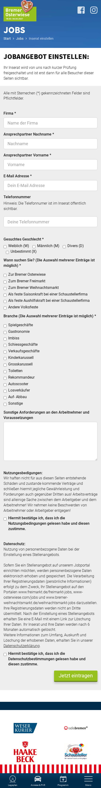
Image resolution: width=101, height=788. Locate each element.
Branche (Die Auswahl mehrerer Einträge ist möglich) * (50, 316)
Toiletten (15, 371)
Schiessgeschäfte (23, 344)
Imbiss (13, 338)
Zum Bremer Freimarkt (26, 281)
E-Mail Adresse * (18, 176)
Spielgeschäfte (20, 325)
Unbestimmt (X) (24, 251)
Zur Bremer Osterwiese (27, 274)
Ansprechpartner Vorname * (27, 155)
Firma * (10, 113)
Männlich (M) (48, 246)
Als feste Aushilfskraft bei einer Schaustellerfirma (49, 300)
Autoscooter (18, 384)
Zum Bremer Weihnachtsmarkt (33, 287)
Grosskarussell (20, 364)
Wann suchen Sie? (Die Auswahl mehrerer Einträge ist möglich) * (49, 263)
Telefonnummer (17, 197)
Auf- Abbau (17, 397)
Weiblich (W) (18, 246)
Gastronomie (19, 331)
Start (7, 38)
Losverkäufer (19, 390)
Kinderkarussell (21, 357)
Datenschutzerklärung (22, 646)
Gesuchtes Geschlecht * (24, 239)
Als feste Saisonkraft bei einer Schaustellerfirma (48, 294)
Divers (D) (75, 246)
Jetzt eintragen (76, 676)
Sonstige (15, 403)
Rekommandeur (21, 377)
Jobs (19, 38)
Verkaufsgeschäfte (23, 351)
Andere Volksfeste (23, 307)
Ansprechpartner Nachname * (29, 134)
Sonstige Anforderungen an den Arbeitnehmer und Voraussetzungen (46, 415)
